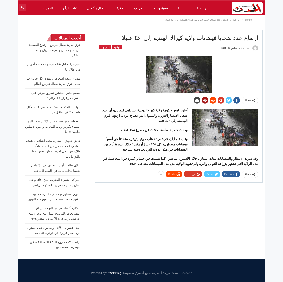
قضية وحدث (160, 8)
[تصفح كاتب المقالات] (255, 48)
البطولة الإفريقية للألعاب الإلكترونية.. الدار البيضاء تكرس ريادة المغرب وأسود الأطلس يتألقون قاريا (52, 127)
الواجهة (117, 47)
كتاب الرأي (69, 8)
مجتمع (138, 8)
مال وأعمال (95, 8)
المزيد (49, 8)
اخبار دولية (105, 47)
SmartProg (114, 273)
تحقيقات (118, 8)
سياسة (182, 8)
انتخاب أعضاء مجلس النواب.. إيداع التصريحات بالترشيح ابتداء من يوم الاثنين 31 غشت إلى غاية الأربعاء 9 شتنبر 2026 (54, 213)
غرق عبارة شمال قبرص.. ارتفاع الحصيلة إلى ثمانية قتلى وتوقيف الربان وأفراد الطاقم (54, 50)
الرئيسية (202, 8)
